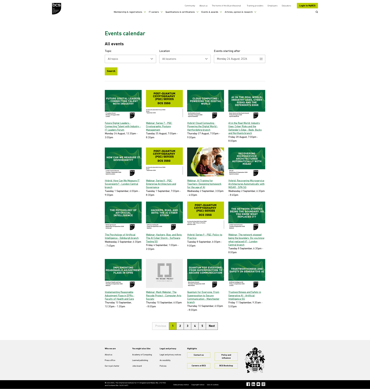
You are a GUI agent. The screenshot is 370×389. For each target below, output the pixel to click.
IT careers (154, 12)
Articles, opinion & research (239, 12)
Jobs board (137, 366)
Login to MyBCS (307, 6)
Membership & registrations (128, 12)
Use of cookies (213, 385)
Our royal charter (112, 366)
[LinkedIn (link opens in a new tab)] (253, 384)
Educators (286, 6)
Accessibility (165, 360)
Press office (110, 360)
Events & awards (209, 12)
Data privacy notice (181, 385)
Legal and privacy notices (170, 355)
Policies (163, 366)
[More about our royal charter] (255, 360)
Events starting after (227, 51)
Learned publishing (140, 360)
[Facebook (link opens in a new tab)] (248, 384)
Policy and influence (226, 356)
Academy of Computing (142, 355)
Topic (108, 51)
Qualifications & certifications (180, 12)
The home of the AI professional (226, 6)
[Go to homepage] (56, 8)
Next (212, 326)
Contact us (199, 355)
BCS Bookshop (226, 366)
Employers (273, 6)
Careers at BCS (199, 366)
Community (190, 6)
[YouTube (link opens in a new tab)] (258, 384)
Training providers (255, 6)
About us (203, 6)
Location (164, 51)
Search (111, 71)
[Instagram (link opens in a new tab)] (263, 384)
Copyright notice (197, 385)
